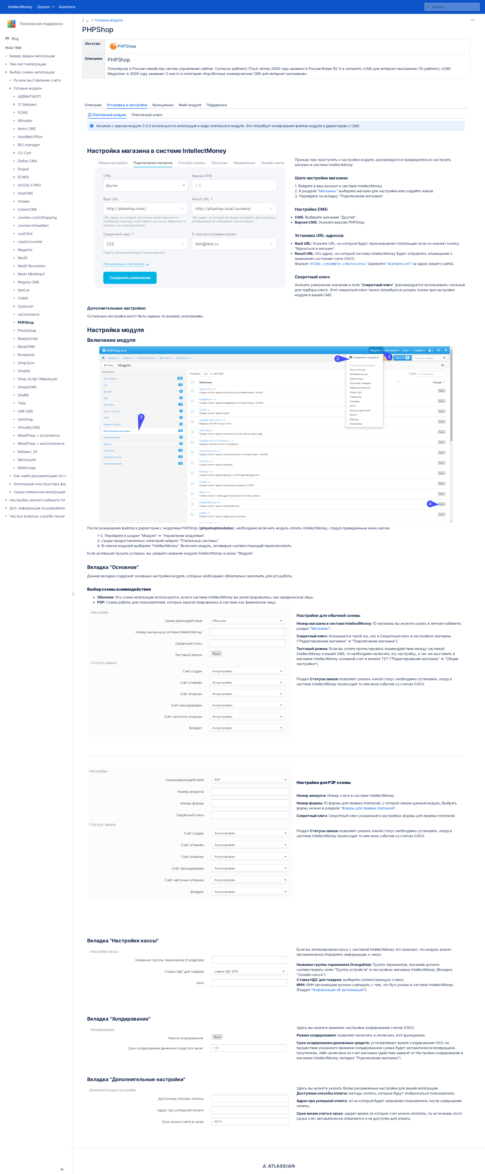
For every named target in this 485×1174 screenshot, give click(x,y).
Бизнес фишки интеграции (32, 56)
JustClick (25, 233)
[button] (6, 72)
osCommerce (28, 314)
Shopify (24, 371)
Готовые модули (28, 88)
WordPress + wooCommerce (41, 443)
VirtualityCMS (29, 427)
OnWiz (23, 298)
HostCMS (25, 193)
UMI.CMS (25, 411)
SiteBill (23, 395)
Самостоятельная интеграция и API (44, 492)
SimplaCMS (27, 387)
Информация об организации (338, 990)
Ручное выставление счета (37, 80)
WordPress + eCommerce (39, 435)
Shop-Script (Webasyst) (37, 379)
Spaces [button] (43, 7)
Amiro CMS (27, 128)
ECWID (23, 177)
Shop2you (26, 363)
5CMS (23, 112)
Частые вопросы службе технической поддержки (53, 516)
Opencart (25, 306)
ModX (22, 258)
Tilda (22, 403)
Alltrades (25, 120)
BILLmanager (29, 145)
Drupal (23, 169)
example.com (399, 263)
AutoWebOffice (30, 136)
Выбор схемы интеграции (32, 72)
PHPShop (26, 322)
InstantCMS (27, 209)
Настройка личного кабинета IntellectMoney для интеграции (61, 500)
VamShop (25, 419)
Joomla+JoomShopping (37, 217)
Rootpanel (26, 354)
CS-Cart (24, 153)
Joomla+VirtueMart (33, 225)
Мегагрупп (27, 459)
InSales (24, 201)
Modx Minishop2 (31, 274)
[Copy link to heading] (228, 151)
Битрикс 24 (27, 451)
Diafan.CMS (27, 161)
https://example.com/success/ (338, 264)
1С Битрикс (27, 104)
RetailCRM (26, 346)
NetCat (24, 290)
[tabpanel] (276, 620)
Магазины (327, 191)
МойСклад (27, 468)
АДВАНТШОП (29, 96)
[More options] (472, 20)
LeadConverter (30, 241)
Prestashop (27, 330)
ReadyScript (28, 338)
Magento (25, 250)
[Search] (428, 7)
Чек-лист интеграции (28, 64)
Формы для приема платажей (368, 808)
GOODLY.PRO (29, 185)
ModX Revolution (31, 266)
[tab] (93, 105)
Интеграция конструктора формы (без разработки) (58, 484)
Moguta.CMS (28, 282)
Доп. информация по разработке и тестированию (52, 508)
